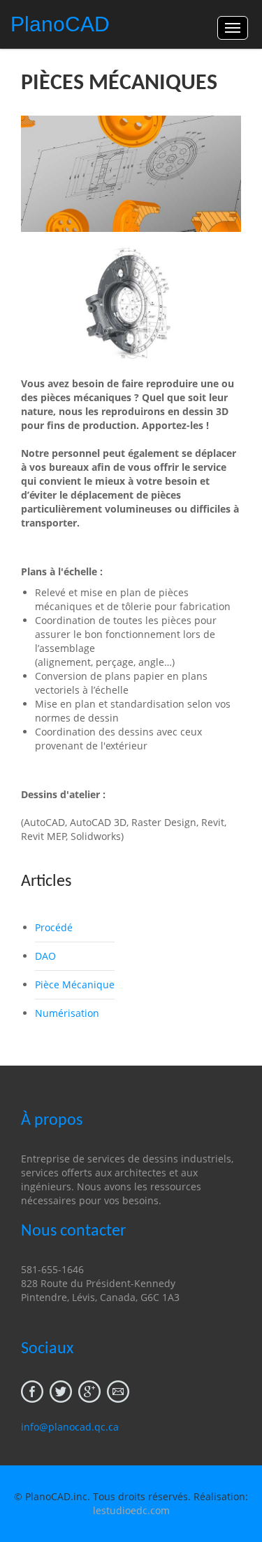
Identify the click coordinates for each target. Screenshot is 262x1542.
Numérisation (67, 1013)
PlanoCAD (60, 24)
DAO (45, 956)
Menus (232, 28)
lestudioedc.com (131, 1510)
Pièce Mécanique (75, 984)
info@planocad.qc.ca (70, 1426)
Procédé (54, 927)
